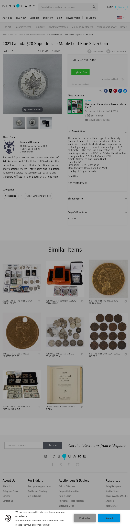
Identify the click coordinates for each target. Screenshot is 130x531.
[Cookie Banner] (65, 520)
